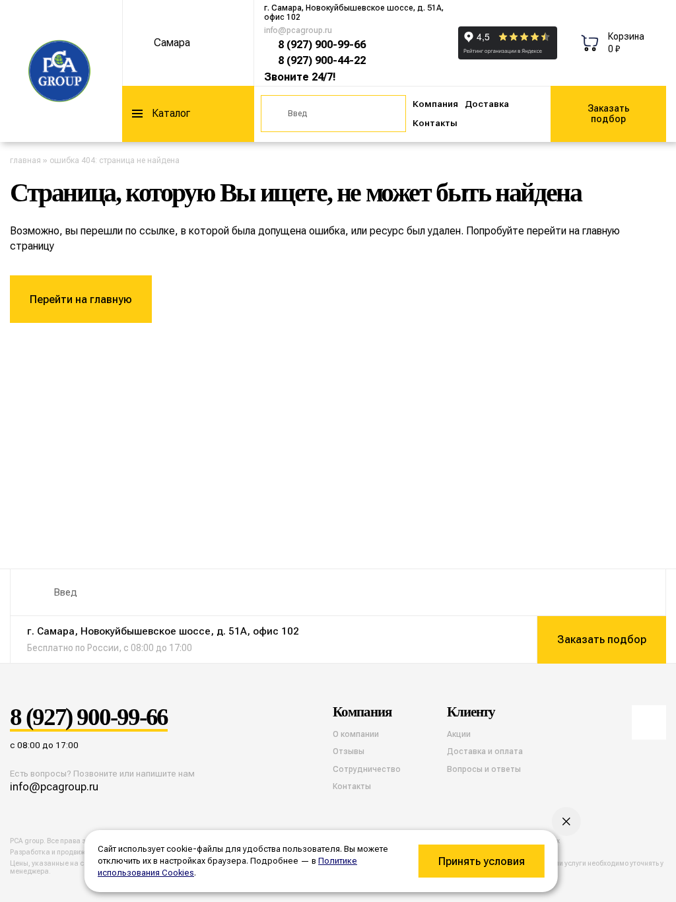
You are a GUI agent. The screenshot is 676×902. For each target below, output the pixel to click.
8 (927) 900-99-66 (322, 44)
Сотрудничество (367, 769)
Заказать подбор (609, 114)
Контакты (435, 123)
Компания (435, 104)
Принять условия (481, 861)
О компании (356, 734)
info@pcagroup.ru (298, 30)
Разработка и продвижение (55, 852)
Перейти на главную (81, 299)
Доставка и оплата (485, 751)
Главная (25, 160)
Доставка (487, 104)
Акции (459, 734)
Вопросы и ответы (484, 769)
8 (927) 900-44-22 (322, 60)
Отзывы (348, 751)
